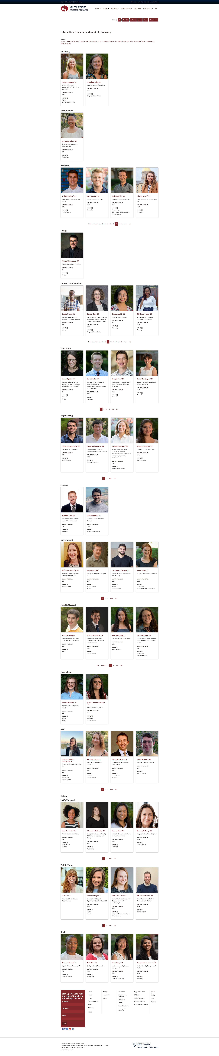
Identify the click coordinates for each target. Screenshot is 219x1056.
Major (140, 20)
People (105, 8)
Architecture (70, 41)
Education (99, 41)
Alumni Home (153, 20)
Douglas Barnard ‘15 (119, 759)
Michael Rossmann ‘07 (70, 261)
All (119, 20)
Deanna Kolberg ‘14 (144, 831)
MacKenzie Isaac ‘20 (144, 314)
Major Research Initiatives (123, 995)
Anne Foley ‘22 (142, 570)
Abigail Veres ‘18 (143, 196)
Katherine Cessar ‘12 (119, 896)
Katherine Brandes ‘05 (70, 570)
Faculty (120, 1002)
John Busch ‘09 (92, 570)
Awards (90, 1004)
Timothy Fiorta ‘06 (144, 759)
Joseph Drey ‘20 (118, 379)
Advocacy (63, 41)
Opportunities (126, 8)
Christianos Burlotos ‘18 (71, 446)
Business (76, 41)
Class (145, 20)
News (152, 998)
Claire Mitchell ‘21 (144, 635)
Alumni (105, 998)
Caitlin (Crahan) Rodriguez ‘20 (68, 760)
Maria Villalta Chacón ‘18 (146, 963)
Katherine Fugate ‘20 (145, 379)
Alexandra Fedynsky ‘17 (96, 831)
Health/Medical (127, 41)
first (89, 224)
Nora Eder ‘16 (92, 963)
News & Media (147, 8)
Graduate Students (124, 1006)
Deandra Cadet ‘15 (69, 831)
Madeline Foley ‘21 (94, 82)
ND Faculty (137, 995)
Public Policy (64, 43)
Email (64, 1015)
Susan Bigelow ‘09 (68, 379)
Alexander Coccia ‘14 (145, 896)
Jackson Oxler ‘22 (118, 196)
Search (156, 9)
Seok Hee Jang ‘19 (118, 635)
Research (114, 8)
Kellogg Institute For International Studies (72, 1045)
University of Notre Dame (77, 1043)
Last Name (65, 1008)
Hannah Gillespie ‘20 (120, 446)
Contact (90, 998)
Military (143, 41)
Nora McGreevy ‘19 (69, 702)
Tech (70, 43)
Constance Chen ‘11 (69, 141)
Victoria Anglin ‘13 (94, 759)
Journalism (135, 41)
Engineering (106, 41)
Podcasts (153, 1001)
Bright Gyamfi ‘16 (68, 314)
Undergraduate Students (123, 1009)
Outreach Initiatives (93, 1001)
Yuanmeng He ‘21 (118, 314)
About (97, 8)
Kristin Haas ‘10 (93, 314)
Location (125, 20)
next (125, 224)
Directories (106, 995)
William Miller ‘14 (69, 196)
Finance (112, 41)
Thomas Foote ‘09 (68, 635)
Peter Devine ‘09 (93, 379)
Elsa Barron (66, 896)
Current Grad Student (90, 41)
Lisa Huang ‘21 (117, 963)
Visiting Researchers (139, 998)
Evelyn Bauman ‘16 (69, 82)
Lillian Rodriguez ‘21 (145, 446)
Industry (133, 20)
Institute (90, 995)
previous (95, 224)
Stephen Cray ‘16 (68, 515)
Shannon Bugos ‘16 (94, 896)
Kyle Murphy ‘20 (93, 196)
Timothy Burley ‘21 (69, 963)
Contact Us (81, 1048)
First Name (65, 1001)
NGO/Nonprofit (150, 41)
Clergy (81, 41)
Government (118, 41)
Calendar (138, 8)
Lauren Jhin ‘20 (118, 831)
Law (139, 41)
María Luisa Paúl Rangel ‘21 (96, 703)
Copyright (63, 1043)
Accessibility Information (67, 1050)
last (130, 224)
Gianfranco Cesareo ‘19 (120, 570)
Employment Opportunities (91, 1008)
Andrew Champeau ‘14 (95, 446)
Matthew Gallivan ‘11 (95, 635)
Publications (122, 999)
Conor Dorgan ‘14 (93, 515)
